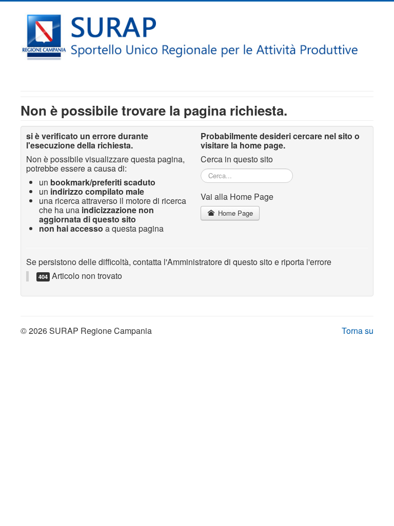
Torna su (357, 330)
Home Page (234, 213)
